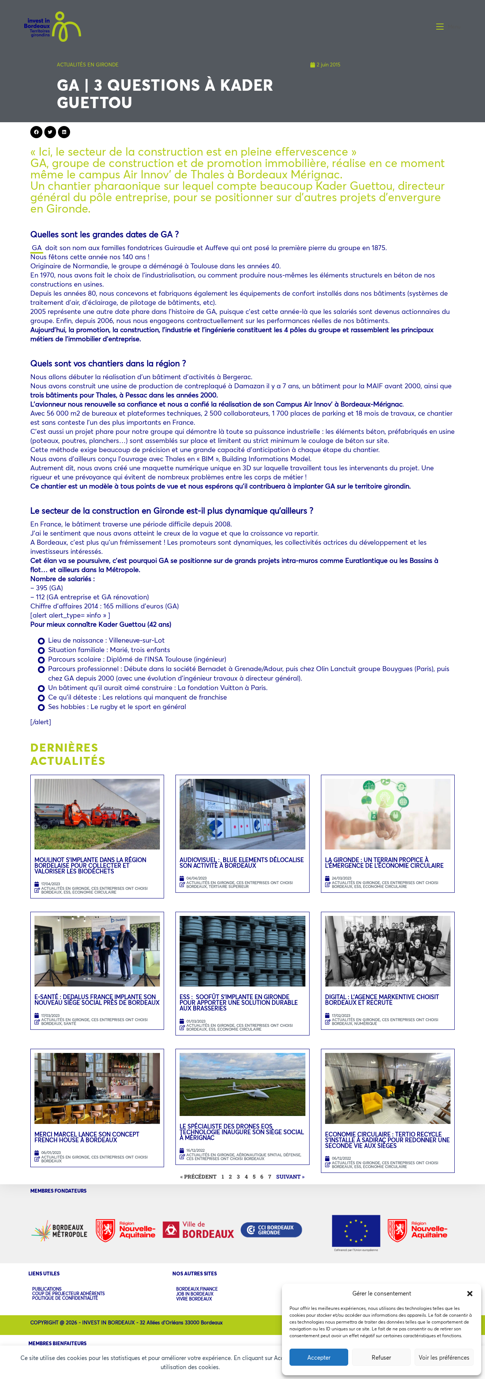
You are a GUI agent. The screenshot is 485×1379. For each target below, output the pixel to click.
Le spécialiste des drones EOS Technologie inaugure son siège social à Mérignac (242, 1131)
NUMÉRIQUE (365, 1023)
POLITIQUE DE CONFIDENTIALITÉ (65, 1298)
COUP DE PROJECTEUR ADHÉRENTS (68, 1293)
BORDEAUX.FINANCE (197, 1289)
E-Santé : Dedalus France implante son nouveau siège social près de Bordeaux (97, 999)
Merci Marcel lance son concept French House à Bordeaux (86, 1137)
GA (37, 247)
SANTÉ (70, 1023)
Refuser (381, 1357)
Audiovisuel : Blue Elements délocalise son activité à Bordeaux (242, 862)
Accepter (318, 1357)
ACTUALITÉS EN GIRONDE (88, 64)
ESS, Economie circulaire (90, 892)
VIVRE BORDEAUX (194, 1299)
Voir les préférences (444, 1357)
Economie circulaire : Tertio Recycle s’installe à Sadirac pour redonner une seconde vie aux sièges (387, 1139)
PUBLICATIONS (46, 1289)
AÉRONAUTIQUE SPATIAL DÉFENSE (268, 1154)
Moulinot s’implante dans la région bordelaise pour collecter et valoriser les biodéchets (90, 865)
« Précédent (198, 1176)
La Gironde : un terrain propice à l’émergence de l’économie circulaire (384, 862)
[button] (470, 1293)
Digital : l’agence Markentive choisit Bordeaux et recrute (382, 999)
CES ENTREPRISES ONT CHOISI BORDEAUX (94, 1021)
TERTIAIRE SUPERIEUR (229, 886)
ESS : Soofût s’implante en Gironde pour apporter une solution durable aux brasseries (239, 1002)
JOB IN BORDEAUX (194, 1294)
